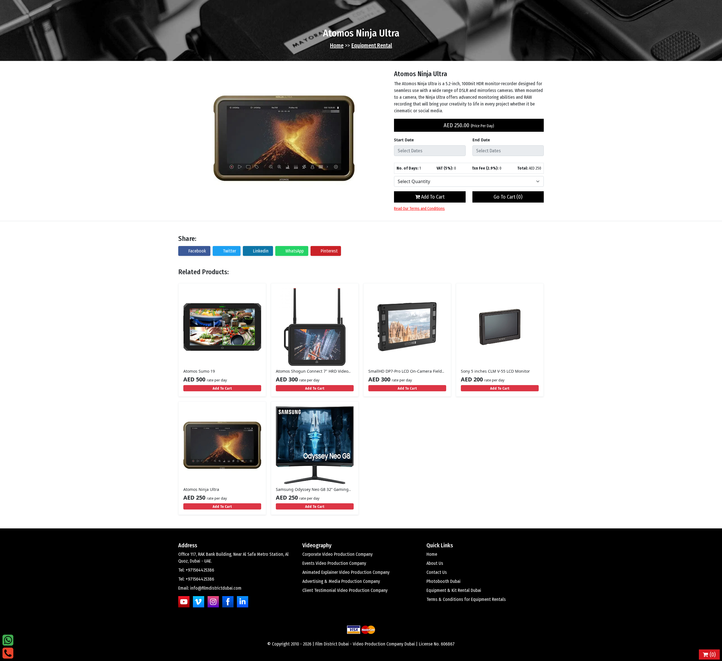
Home (337, 45)
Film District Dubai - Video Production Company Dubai (365, 644)
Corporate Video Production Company (337, 554)
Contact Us (436, 572)
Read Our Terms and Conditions (419, 208)
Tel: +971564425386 (196, 570)
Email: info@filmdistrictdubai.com (209, 588)
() (712, 654)
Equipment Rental (371, 45)
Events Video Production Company (334, 563)
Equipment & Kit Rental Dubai (453, 590)
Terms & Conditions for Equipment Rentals (466, 599)
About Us (434, 563)
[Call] (8, 652)
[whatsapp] (8, 639)
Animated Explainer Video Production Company (345, 572)
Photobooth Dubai (443, 581)
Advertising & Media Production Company (341, 581)
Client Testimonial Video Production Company (345, 590)
